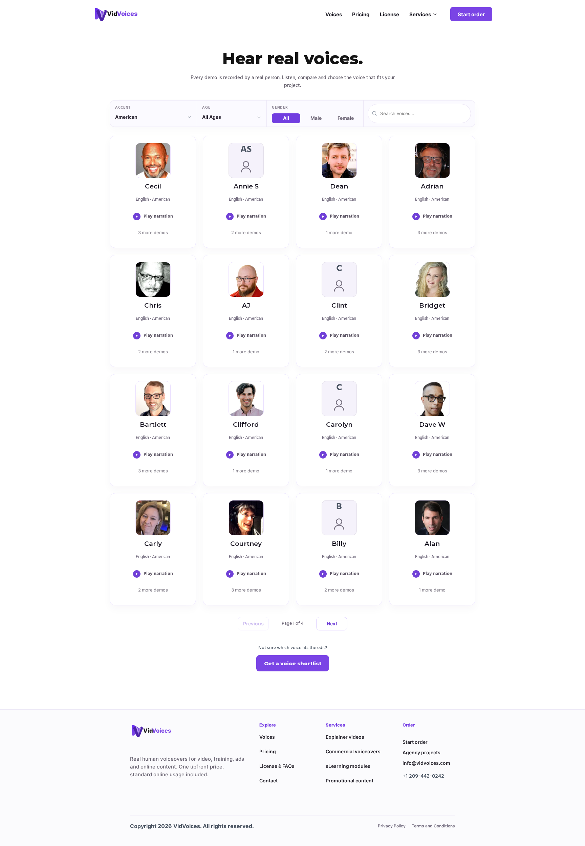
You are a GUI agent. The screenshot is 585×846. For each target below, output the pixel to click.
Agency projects (421, 752)
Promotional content (349, 780)
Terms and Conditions (433, 825)
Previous (253, 623)
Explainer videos (345, 737)
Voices (333, 14)
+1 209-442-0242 (423, 776)
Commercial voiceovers (353, 751)
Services (420, 14)
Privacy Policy (392, 825)
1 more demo (339, 232)
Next (332, 623)
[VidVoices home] (155, 730)
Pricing (361, 14)
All (286, 118)
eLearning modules (348, 766)
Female (346, 118)
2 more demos (246, 232)
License (389, 14)
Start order (471, 14)
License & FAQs (277, 766)
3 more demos (153, 232)
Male (316, 118)
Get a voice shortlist (292, 663)
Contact (268, 780)
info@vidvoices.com (426, 763)
